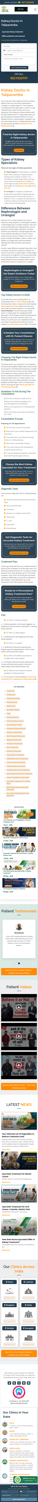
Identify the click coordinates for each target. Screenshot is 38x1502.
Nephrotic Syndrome (14, 732)
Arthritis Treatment (14, 751)
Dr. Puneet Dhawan (21, 302)
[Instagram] (19, 1383)
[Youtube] (24, 1383)
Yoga (8, 713)
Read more (6, 1149)
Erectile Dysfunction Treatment (18, 770)
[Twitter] (9, 1383)
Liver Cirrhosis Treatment (16, 762)
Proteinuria (11, 695)
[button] (14, 963)
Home (3, 40)
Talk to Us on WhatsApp (19, 286)
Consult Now (19, 150)
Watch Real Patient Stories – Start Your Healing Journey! (19, 1086)
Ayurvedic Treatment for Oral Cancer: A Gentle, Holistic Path (16, 1208)
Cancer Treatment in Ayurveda (18, 777)
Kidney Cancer (12, 702)
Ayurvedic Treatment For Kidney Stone (18, 782)
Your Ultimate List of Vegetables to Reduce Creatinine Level (18, 1135)
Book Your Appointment (19, 348)
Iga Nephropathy (13, 710)
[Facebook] (14, 1383)
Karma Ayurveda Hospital (10, 306)
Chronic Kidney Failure (15, 721)
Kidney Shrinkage (13, 698)
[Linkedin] (28, 1383)
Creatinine (10, 691)
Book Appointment (9, 1298)
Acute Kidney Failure (14, 725)
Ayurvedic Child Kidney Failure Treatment (17, 794)
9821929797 (19, 78)
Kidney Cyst (11, 706)
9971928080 (28, 2)
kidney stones (24, 186)
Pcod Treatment (12, 747)
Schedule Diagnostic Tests (19, 553)
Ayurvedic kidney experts (16, 324)
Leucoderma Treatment (15, 755)
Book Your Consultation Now (19, 480)
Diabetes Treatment (14, 740)
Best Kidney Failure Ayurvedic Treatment (17, 788)
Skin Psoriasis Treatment (16, 736)
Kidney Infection (13, 717)
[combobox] (5, 50)
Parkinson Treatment (14, 744)
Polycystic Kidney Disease (16, 729)
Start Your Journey (19, 606)
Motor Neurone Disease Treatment (19, 774)
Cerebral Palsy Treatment (16, 766)
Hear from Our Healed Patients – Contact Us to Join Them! (19, 971)
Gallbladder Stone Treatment (17, 759)
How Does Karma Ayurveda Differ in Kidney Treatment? (18, 1240)
